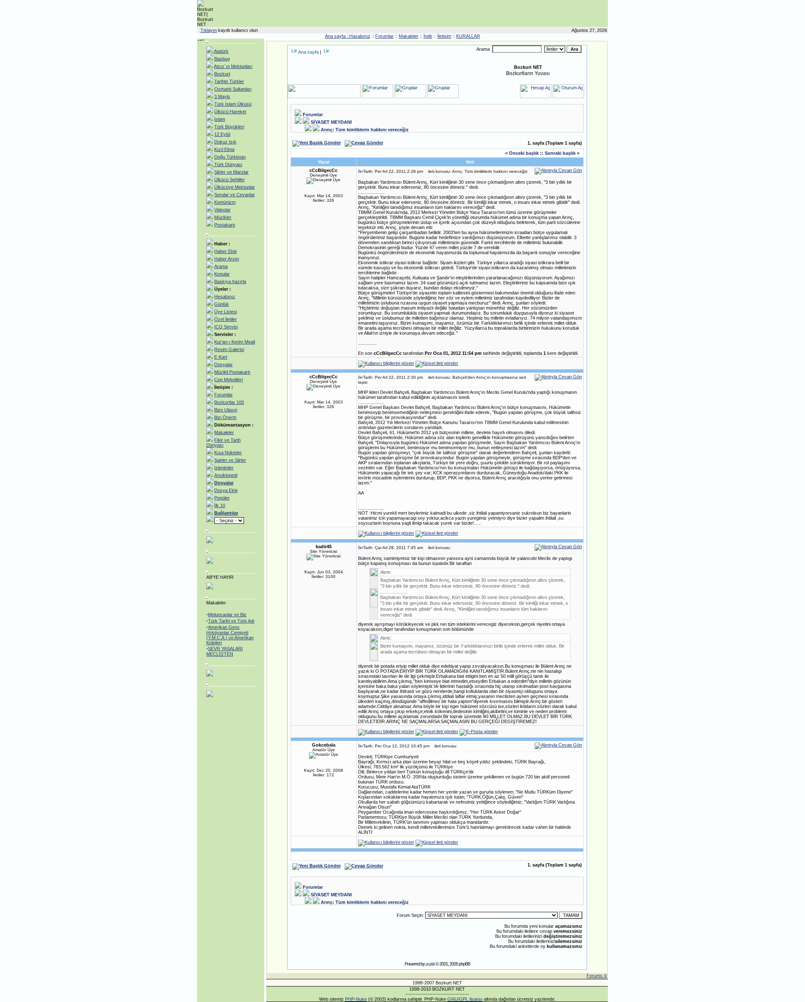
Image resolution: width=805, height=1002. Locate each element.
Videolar (222, 209)
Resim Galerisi (229, 349)
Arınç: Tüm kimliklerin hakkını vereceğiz (365, 129)
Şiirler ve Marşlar (231, 171)
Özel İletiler (225, 319)
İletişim (444, 36)
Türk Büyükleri (229, 126)
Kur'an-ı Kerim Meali (234, 341)
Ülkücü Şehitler (229, 179)
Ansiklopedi (225, 475)
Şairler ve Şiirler (230, 460)
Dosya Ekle (226, 490)
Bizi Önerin (225, 417)
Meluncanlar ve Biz (227, 611)
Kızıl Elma (224, 149)
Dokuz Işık (225, 141)
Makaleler (408, 36)
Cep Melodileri (228, 379)
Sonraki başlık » (562, 153)
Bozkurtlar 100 (229, 402)
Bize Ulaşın (225, 409)
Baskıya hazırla (230, 281)
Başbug (222, 58)
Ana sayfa (308, 52)
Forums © (597, 975)
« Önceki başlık (522, 153)
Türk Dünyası (227, 164)
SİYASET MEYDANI (331, 122)
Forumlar (384, 36)
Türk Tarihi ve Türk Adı (231, 617)
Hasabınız (359, 36)
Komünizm (225, 202)
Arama (221, 266)
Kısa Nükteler (228, 452)
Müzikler (222, 217)
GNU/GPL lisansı (465, 999)
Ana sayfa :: (337, 36)
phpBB (430, 964)
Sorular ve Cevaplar (234, 194)
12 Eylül (222, 134)
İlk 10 (219, 505)
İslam (219, 119)
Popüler (222, 497)
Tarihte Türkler (229, 81)
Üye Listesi (225, 311)
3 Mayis (222, 96)
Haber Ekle (225, 251)
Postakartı (224, 224)
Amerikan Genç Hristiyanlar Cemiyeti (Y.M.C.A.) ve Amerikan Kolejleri (230, 632)
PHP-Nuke (356, 999)
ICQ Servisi (226, 326)
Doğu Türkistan (230, 156)
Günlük (221, 304)
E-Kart (220, 356)
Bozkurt (222, 73)
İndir (427, 36)
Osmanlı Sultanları (233, 88)
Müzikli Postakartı (232, 372)
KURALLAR (468, 36)
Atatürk (221, 51)
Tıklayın (208, 30)
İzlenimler (224, 467)
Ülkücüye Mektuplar (234, 187)
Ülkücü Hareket (230, 111)
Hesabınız (224, 296)
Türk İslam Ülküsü (233, 104)
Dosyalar (223, 364)
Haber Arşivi (226, 258)
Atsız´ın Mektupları (233, 66)
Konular (222, 273)
